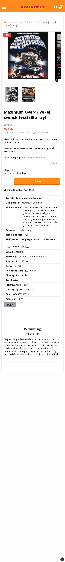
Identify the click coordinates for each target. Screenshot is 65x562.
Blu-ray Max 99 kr (34, 157)
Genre (11, 22)
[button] (61, 7)
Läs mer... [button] (56, 163)
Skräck (19, 22)
